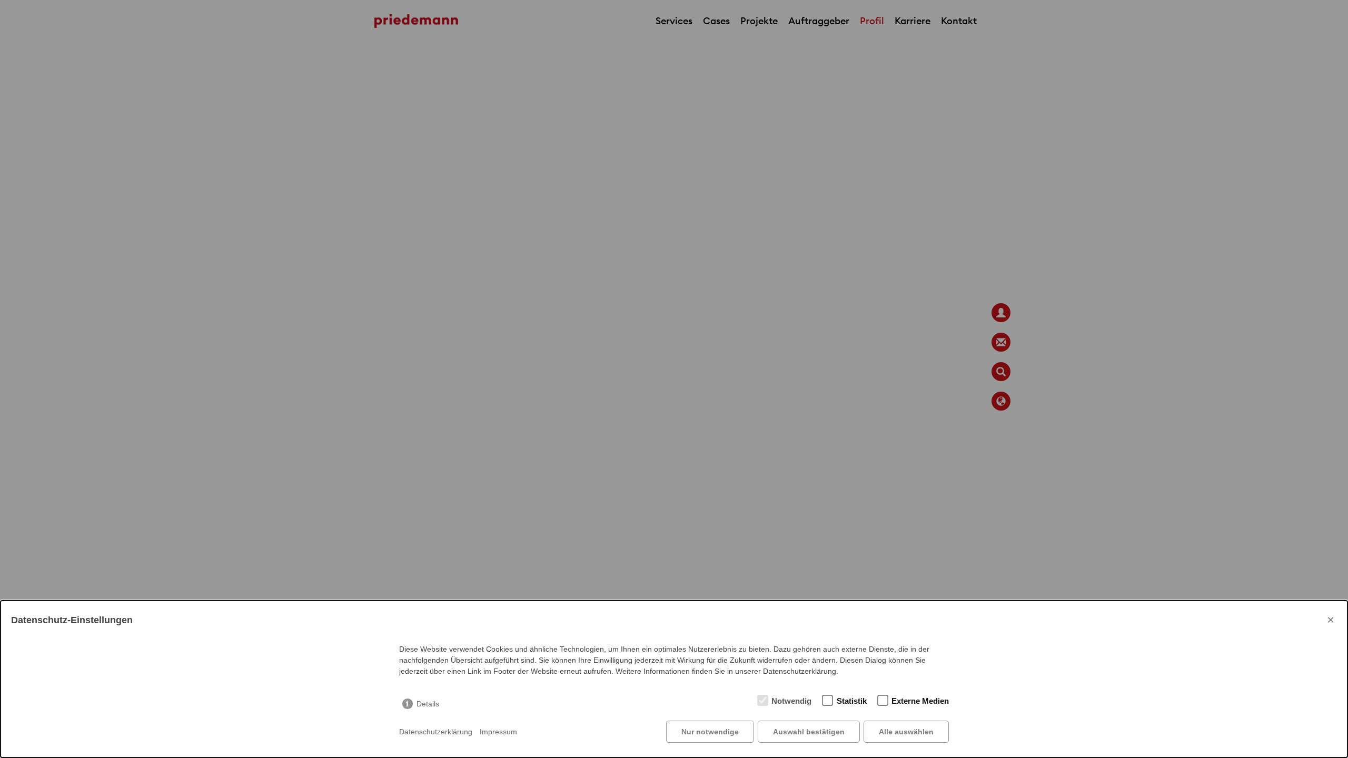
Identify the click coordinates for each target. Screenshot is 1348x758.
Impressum (498, 731)
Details (428, 704)
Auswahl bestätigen (809, 731)
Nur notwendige (710, 731)
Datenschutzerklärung (435, 731)
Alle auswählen (906, 731)
